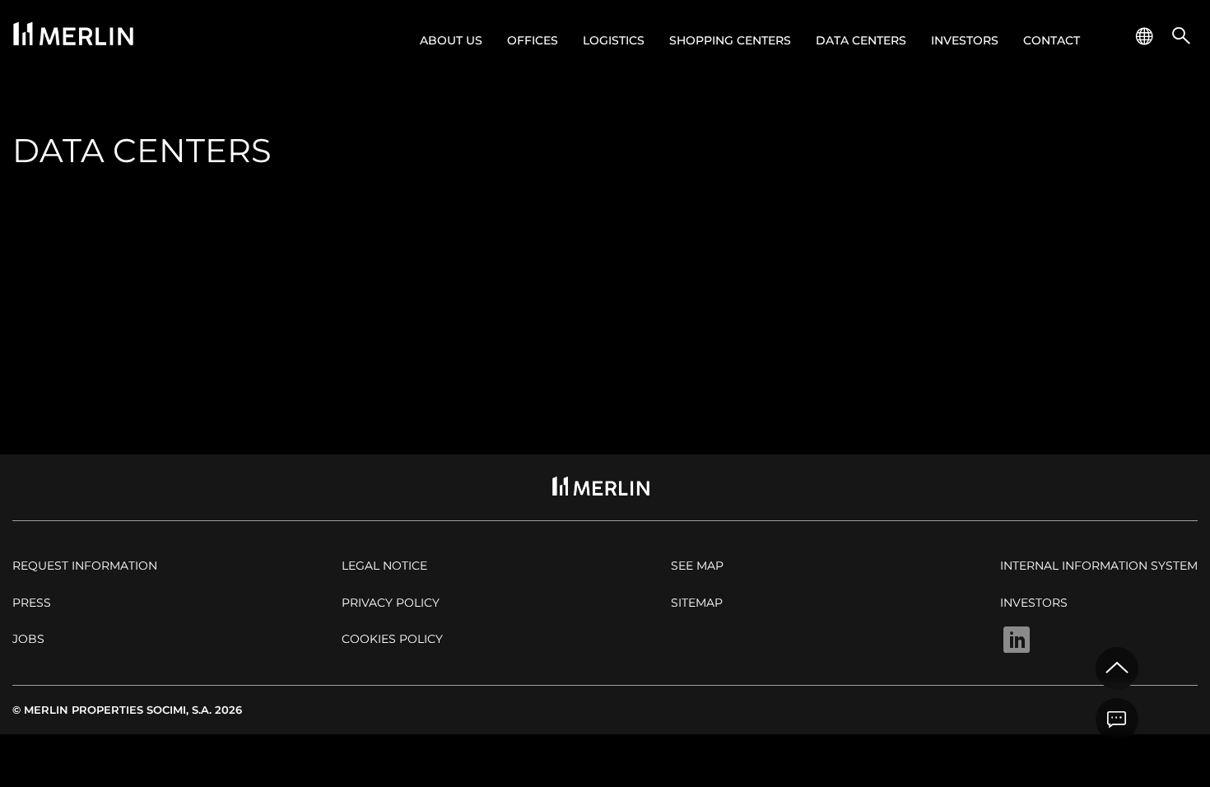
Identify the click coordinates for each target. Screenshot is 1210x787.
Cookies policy (392, 638)
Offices (532, 40)
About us (451, 40)
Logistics (614, 40)
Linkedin (1016, 639)
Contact (1051, 40)
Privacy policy (391, 602)
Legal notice (384, 565)
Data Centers (861, 40)
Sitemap (697, 602)
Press (31, 602)
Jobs (28, 638)
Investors (964, 40)
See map (697, 565)
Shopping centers (730, 40)
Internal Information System (1099, 565)
